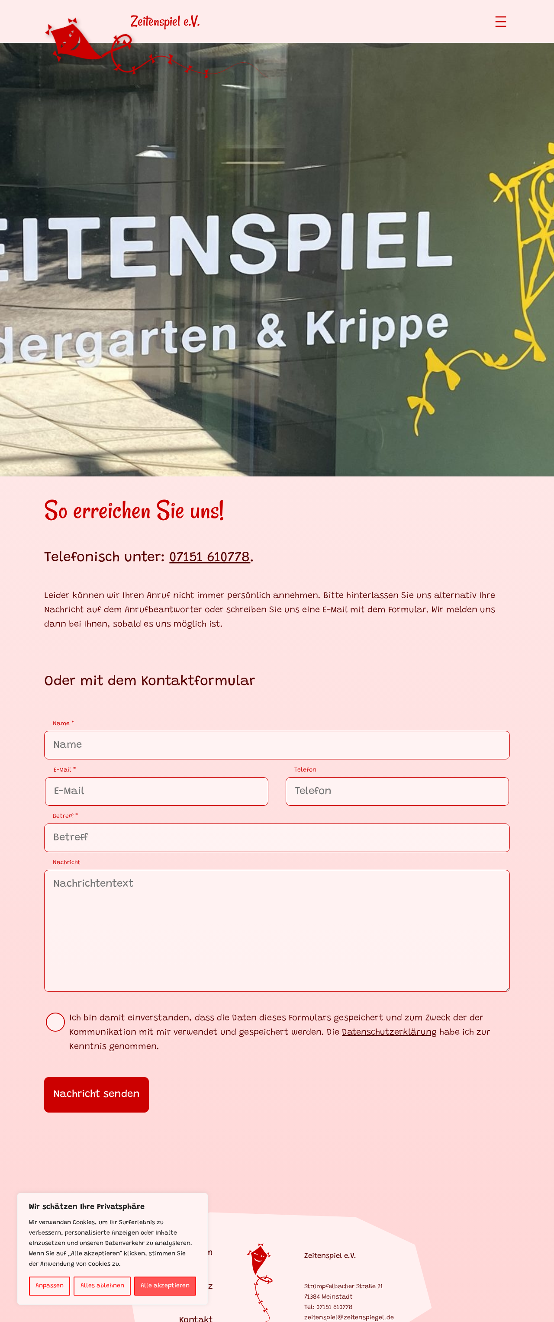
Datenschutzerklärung (389, 1032)
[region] (112, 1249)
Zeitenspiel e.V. (165, 21)
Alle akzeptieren (165, 1286)
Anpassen (49, 1286)
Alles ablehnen (102, 1286)
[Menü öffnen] (501, 22)
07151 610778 (209, 558)
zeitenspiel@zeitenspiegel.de (349, 1318)
